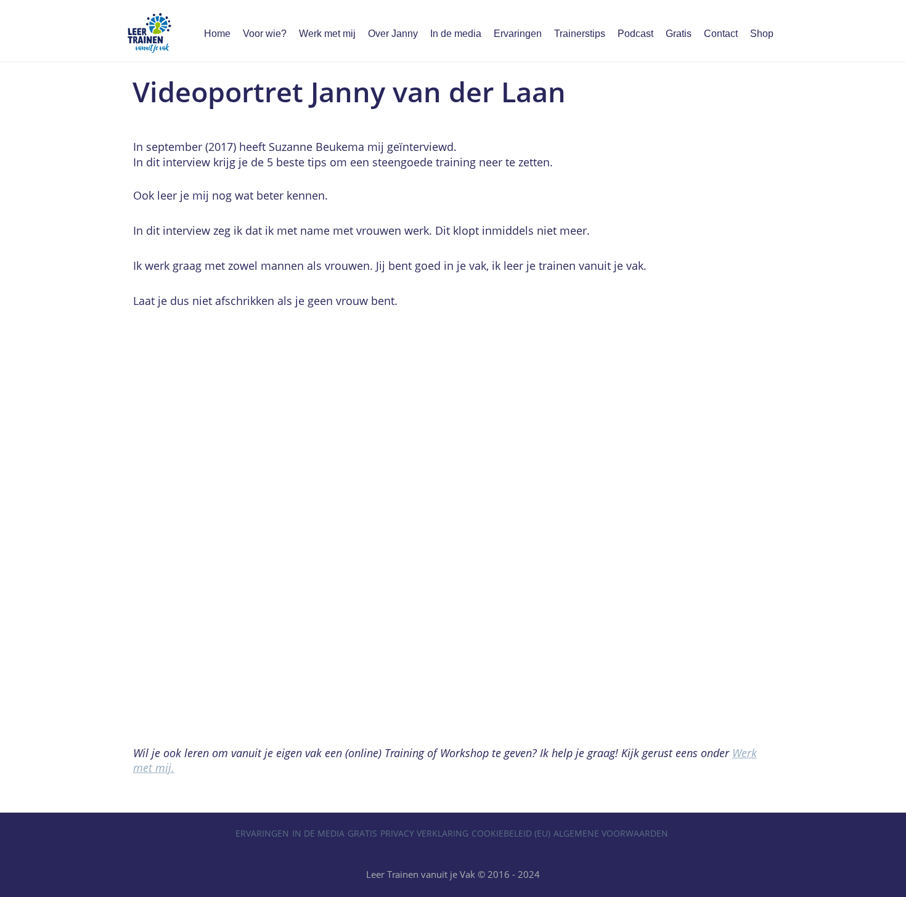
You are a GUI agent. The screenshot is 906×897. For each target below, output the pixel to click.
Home (217, 33)
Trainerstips (579, 33)
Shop (761, 33)
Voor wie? (265, 33)
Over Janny (393, 33)
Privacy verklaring (424, 833)
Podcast (635, 33)
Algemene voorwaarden (610, 833)
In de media (455, 33)
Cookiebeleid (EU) (510, 833)
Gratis (679, 33)
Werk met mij (327, 33)
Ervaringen (518, 33)
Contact (721, 33)
